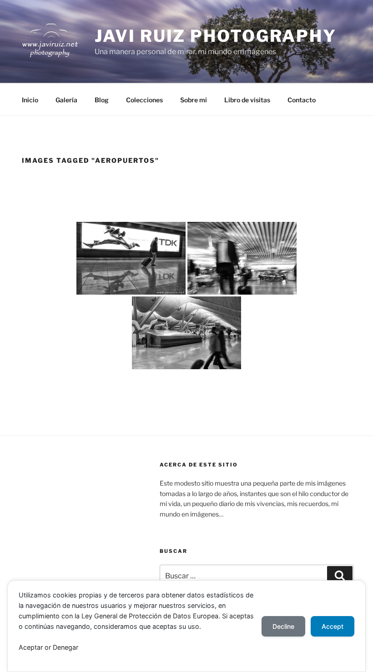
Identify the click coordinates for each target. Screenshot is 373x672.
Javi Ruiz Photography (215, 36)
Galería (66, 100)
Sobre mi (193, 100)
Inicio (30, 100)
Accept (332, 626)
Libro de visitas (247, 100)
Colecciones (144, 100)
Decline (283, 626)
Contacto (301, 100)
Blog (102, 100)
